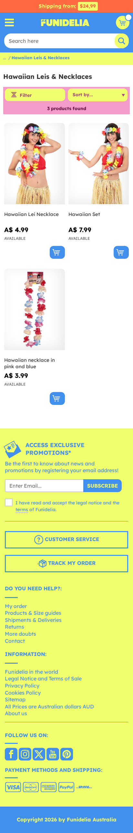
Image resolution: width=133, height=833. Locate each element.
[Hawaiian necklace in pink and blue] (34, 310)
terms (21, 509)
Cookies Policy (23, 692)
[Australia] (11, 755)
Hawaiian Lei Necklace (31, 214)
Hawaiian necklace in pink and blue (29, 363)
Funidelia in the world (31, 672)
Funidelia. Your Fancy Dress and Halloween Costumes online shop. (65, 22)
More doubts (20, 634)
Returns (14, 626)
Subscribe (102, 485)
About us (16, 713)
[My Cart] (122, 22)
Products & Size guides (33, 613)
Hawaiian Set (84, 214)
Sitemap (15, 699)
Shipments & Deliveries (33, 620)
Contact (15, 641)
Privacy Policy (22, 685)
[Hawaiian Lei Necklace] (34, 164)
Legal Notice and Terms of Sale (43, 678)
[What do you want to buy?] (9, 23)
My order (16, 606)
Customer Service (71, 539)
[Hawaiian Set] (98, 164)
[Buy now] (57, 252)
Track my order (71, 563)
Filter (26, 95)
